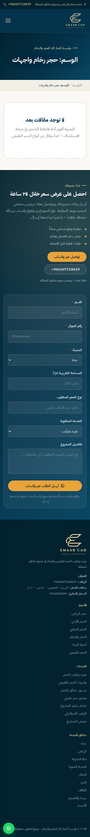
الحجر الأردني (79, 621)
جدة (84, 743)
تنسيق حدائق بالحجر (74, 690)
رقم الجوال (73, 326)
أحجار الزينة (80, 644)
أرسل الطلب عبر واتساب (42, 486)
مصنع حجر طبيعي (75, 698)
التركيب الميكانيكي (76, 713)
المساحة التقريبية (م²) (67, 373)
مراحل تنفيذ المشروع (74, 705)
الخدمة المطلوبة (71, 421)
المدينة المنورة (78, 766)
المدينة (75, 350)
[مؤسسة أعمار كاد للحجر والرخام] (75, 21)
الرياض (82, 751)
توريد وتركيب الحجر (75, 674)
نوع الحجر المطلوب (69, 397)
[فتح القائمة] (8, 20)
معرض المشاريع (77, 721)
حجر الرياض (79, 613)
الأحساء (82, 805)
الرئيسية (77, 85)
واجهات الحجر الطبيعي (73, 682)
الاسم (76, 302)
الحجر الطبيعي (78, 652)
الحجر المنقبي (78, 629)
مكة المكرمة (79, 759)
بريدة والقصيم (78, 798)
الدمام (83, 774)
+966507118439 (19, 4)
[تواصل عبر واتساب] (8, 828)
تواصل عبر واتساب (67, 256)
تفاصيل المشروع (71, 444)
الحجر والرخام (78, 636)
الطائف (82, 790)
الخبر (84, 782)
